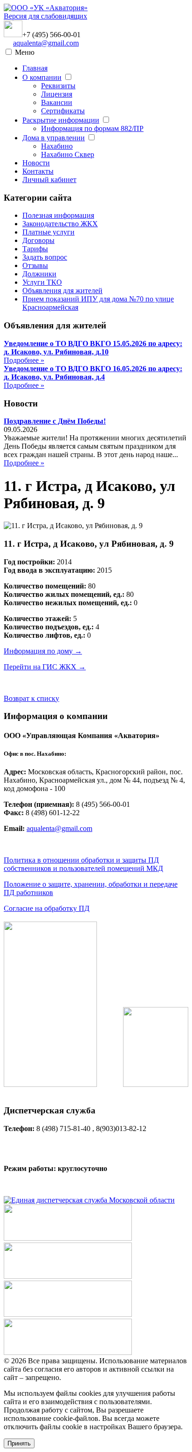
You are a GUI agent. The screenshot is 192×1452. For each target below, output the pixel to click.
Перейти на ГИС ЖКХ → (45, 667)
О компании (42, 77)
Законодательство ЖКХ (60, 224)
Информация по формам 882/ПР (92, 128)
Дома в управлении (53, 138)
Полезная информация (58, 215)
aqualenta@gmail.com (46, 43)
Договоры (38, 240)
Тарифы (35, 249)
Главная (35, 68)
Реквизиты (58, 86)
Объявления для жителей (62, 290)
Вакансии (56, 102)
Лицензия (56, 94)
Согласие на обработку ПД (46, 908)
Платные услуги (48, 232)
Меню (24, 52)
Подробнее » (24, 360)
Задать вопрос (44, 257)
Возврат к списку (31, 698)
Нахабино (57, 146)
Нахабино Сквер (67, 154)
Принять (19, 1443)
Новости (36, 163)
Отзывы (35, 265)
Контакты (38, 171)
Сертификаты (63, 111)
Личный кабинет (49, 179)
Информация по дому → (43, 651)
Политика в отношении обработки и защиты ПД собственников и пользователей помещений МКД (83, 864)
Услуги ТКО (42, 282)
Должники (39, 274)
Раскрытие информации (60, 120)
